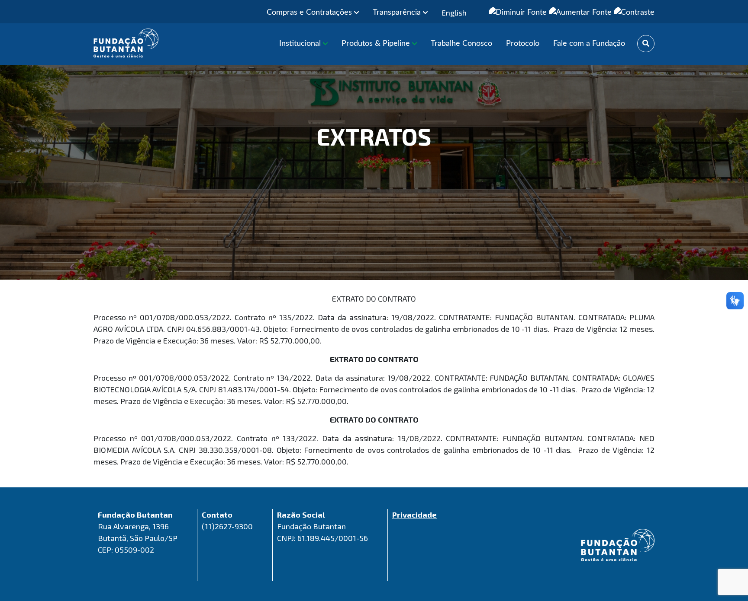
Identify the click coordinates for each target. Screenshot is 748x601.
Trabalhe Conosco (461, 44)
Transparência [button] (398, 12)
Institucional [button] (301, 44)
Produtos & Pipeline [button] (377, 44)
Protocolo (522, 44)
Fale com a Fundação (589, 44)
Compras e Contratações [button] (310, 12)
